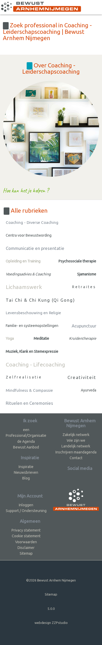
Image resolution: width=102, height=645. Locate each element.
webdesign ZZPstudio (51, 622)
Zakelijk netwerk (76, 435)
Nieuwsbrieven (26, 472)
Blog (26, 478)
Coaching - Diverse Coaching (32, 222)
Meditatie (41, 338)
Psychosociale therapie (77, 261)
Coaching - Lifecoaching (35, 364)
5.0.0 (51, 608)
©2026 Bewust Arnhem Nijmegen (51, 580)
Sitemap (26, 553)
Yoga (10, 338)
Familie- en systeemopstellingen (32, 326)
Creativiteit (81, 377)
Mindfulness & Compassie (29, 390)
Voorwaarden (26, 542)
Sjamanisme (86, 274)
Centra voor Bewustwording (29, 235)
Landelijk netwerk (75, 446)
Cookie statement (26, 536)
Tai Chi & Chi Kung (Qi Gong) (40, 300)
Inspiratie (26, 467)
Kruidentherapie (82, 338)
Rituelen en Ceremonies (29, 403)
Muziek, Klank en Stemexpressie (32, 351)
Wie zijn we (76, 440)
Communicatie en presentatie (35, 248)
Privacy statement (26, 530)
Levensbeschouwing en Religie (33, 313)
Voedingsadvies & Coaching (28, 274)
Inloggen (26, 505)
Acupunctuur (84, 325)
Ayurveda (88, 390)
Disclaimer (26, 548)
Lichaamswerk (24, 287)
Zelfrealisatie (24, 377)
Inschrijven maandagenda (76, 452)
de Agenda (26, 441)
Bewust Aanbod (26, 447)
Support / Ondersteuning (26, 511)
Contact (76, 458)
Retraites (84, 287)
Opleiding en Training (23, 261)
